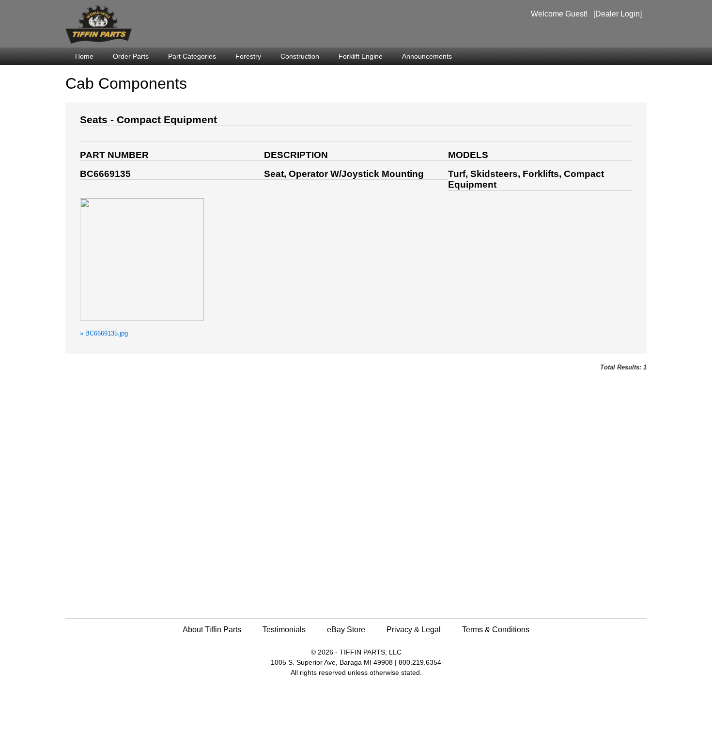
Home (84, 56)
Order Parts (131, 56)
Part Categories (192, 56)
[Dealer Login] (617, 14)
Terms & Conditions (495, 629)
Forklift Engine (361, 56)
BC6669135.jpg (104, 333)
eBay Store (346, 629)
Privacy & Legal (414, 629)
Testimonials (284, 629)
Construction (299, 56)
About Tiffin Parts (212, 629)
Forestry (248, 56)
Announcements (427, 56)
